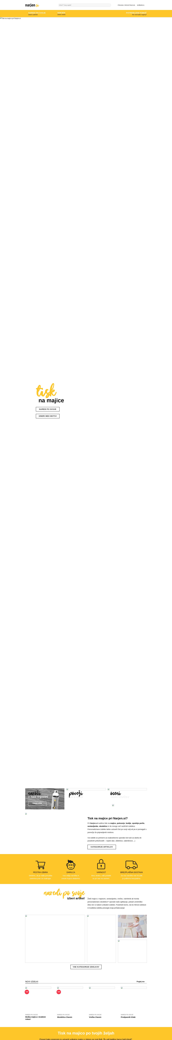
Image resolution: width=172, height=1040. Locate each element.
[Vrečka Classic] (102, 1000)
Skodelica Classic (64, 1017)
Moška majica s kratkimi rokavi (35, 1018)
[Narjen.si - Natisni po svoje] (40, 5)
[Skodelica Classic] (70, 1000)
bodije (128, 823)
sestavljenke (92, 826)
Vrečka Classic (95, 1017)
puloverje (121, 823)
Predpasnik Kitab (128, 1017)
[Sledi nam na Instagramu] (77, 803)
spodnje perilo (138, 823)
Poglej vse (141, 981)
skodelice (103, 826)
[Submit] (110, 5)
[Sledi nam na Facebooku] (71, 803)
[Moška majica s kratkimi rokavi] (38, 1000)
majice (113, 823)
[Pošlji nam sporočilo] (83, 803)
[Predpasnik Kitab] (134, 1000)
